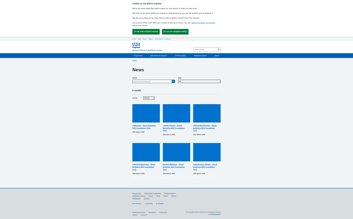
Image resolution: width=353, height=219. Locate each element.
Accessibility (152, 212)
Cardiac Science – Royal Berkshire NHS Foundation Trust (174, 128)
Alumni (151, 39)
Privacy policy (163, 212)
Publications (136, 198)
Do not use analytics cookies (175, 31)
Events (145, 39)
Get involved (159, 39)
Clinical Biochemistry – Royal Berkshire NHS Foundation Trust (204, 128)
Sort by (134, 98)
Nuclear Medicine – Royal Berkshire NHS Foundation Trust (174, 167)
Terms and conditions (138, 212)
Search (134, 78)
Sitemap (134, 215)
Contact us (167, 39)
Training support (180, 56)
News (139, 39)
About (217, 56)
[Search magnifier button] (218, 49)
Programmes (138, 56)
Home (134, 39)
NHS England (215, 214)
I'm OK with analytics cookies (146, 31)
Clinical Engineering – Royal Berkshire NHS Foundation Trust (143, 167)
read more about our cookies (203, 23)
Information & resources (158, 56)
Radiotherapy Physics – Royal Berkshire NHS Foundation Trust (205, 167)
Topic (179, 78)
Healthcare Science (200, 56)
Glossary (147, 198)
